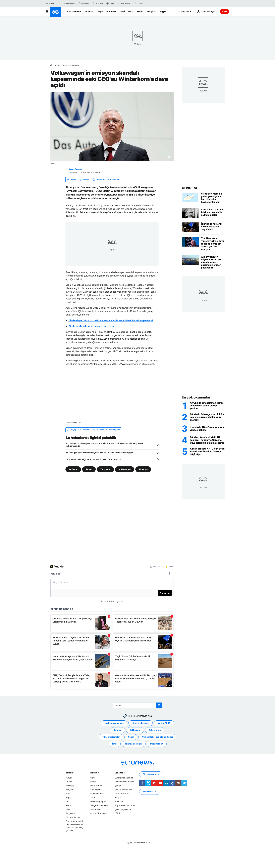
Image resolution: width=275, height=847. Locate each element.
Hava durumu (96, 785)
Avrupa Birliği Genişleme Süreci (157, 737)
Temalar (69, 772)
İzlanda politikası (133, 744)
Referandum (155, 730)
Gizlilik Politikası (122, 793)
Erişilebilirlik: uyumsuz (125, 805)
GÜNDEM (189, 188)
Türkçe (51, 3)
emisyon (73, 469)
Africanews (95, 809)
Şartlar (118, 785)
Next (130, 11)
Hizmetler (94, 772)
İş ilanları (119, 801)
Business (111, 11)
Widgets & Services (99, 805)
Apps (92, 797)
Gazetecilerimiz (73, 817)
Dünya (99, 11)
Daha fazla (119, 772)
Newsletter (148, 791)
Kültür (140, 11)
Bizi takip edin (97, 793)
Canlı (224, 11)
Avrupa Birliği (164, 723)
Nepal (131, 737)
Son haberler (74, 11)
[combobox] (150, 3)
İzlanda (117, 730)
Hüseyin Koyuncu (75, 169)
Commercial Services (124, 781)
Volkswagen (125, 469)
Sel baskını (135, 730)
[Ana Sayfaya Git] (55, 12)
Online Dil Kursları (98, 813)
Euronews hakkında (124, 777)
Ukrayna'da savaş (140, 723)
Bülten (93, 781)
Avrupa (88, 11)
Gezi (122, 11)
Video (68, 809)
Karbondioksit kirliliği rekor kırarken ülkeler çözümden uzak (93, 459)
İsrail (114, 744)
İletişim (118, 797)
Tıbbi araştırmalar (111, 737)
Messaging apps (98, 801)
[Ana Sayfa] (51, 65)
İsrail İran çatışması (114, 723)
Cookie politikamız (123, 789)
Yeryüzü (151, 11)
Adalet (89, 469)
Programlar (71, 813)
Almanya (75, 65)
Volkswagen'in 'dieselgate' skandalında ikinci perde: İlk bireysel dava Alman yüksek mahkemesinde (104, 444)
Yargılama (105, 469)
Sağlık (162, 11)
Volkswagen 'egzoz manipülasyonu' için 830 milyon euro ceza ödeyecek (99, 452)
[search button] (135, 3)
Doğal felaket (156, 744)
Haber (57, 65)
